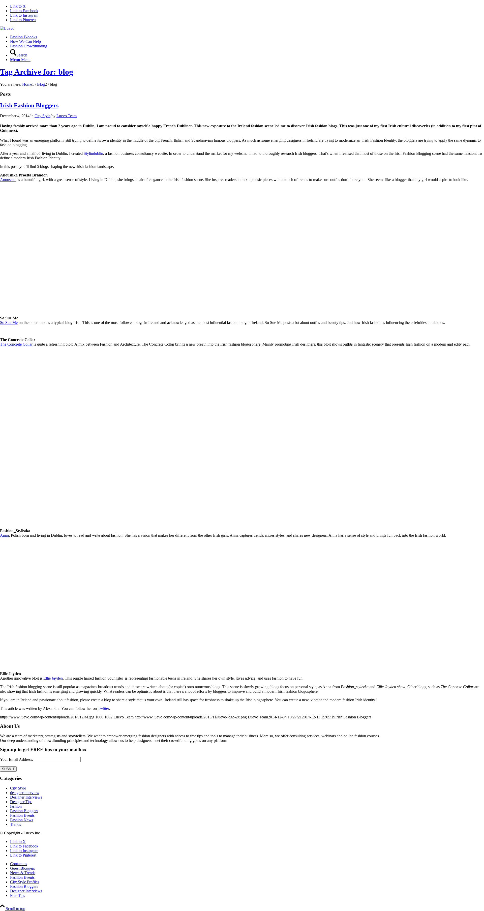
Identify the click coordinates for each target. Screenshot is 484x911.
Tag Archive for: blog (36, 71)
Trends (15, 824)
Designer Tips (21, 802)
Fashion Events (22, 815)
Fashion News (21, 820)
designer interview (24, 793)
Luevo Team (66, 116)
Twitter (103, 708)
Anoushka (8, 179)
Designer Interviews (26, 797)
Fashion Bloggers (24, 811)
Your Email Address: (16, 759)
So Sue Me (9, 322)
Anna (4, 535)
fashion (16, 806)
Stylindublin (93, 153)
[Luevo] (7, 28)
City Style (42, 116)
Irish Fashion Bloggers (29, 105)
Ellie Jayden (53, 678)
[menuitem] (247, 37)
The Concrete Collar (16, 344)
